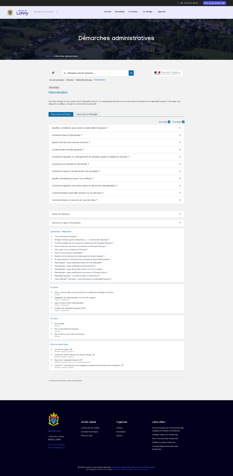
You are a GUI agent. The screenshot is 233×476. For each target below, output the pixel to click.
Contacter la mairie (90, 428)
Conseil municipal (89, 432)
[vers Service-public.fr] (167, 73)
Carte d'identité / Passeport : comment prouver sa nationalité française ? (83, 279)
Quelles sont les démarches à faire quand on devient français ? (79, 256)
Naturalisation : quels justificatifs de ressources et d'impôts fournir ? (81, 272)
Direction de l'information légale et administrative (66, 381)
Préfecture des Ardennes (163, 442)
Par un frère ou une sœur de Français (69, 334)
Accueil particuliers (57, 80)
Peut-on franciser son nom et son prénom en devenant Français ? (81, 246)
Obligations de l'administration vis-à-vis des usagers (75, 298)
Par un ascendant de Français (66, 329)
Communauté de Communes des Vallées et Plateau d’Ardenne (168, 429)
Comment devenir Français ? (66, 236)
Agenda (162, 11)
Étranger (70, 80)
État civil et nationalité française (67, 360)
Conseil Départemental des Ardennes (165, 447)
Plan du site (86, 435)
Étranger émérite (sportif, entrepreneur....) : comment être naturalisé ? (82, 240)
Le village (147, 11)
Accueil (107, 11)
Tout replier (163, 122)
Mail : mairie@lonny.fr (56, 448)
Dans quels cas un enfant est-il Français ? (71, 249)
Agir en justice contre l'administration (69, 303)
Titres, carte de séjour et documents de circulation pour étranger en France (84, 292)
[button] (116, 128)
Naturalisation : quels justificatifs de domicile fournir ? (75, 266)
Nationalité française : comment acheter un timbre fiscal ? (77, 276)
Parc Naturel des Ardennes (165, 438)
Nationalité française (84, 80)
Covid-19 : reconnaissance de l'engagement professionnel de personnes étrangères (88, 365)
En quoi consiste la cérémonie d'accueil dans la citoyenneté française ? (83, 259)
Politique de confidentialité (142, 467)
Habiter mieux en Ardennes (165, 434)
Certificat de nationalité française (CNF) (70, 308)
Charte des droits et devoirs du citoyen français (73, 355)
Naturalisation (99, 80)
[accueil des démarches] (53, 72)
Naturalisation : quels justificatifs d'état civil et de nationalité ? (78, 263)
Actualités (120, 11)
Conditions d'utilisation (139, 469)
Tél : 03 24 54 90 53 (189, 3)
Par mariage (59, 323)
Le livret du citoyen (62, 349)
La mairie (132, 11)
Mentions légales (120, 467)
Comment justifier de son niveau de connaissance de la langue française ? (84, 243)
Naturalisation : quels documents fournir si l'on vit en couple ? (79, 269)
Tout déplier (177, 122)
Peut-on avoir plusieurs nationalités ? (69, 253)
